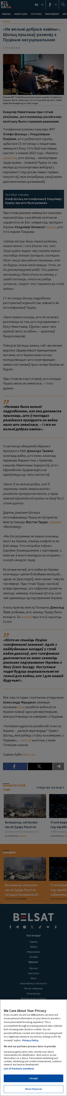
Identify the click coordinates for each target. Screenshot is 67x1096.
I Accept (33, 1078)
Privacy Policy (30, 1040)
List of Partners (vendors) (19, 1068)
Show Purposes (33, 1089)
